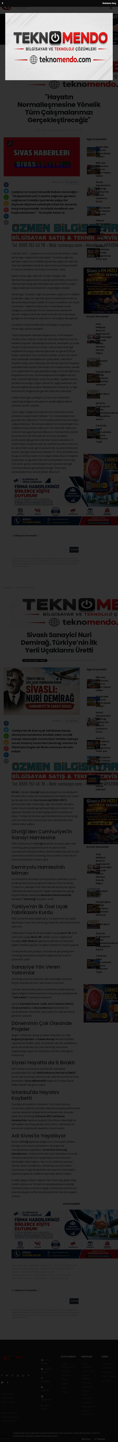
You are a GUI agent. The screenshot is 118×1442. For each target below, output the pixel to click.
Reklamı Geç (109, 3)
